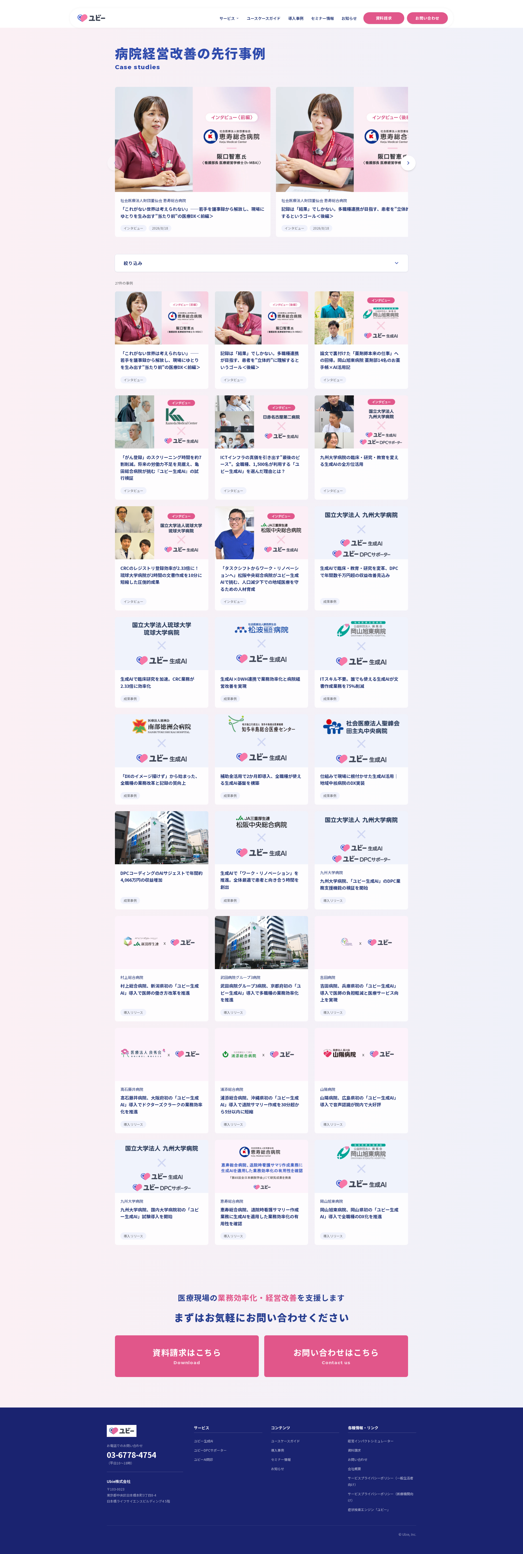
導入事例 (295, 18)
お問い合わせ (427, 18)
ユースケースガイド (264, 18)
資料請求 (384, 18)
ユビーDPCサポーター (210, 1450)
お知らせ (349, 18)
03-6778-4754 (131, 1454)
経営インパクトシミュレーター (371, 1441)
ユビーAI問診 (203, 1459)
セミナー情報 (322, 18)
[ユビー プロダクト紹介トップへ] (145, 1431)
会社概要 (354, 1468)
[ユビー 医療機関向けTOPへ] (91, 18)
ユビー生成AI (203, 1441)
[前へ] (114, 162)
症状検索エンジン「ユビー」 (369, 1509)
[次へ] (408, 162)
